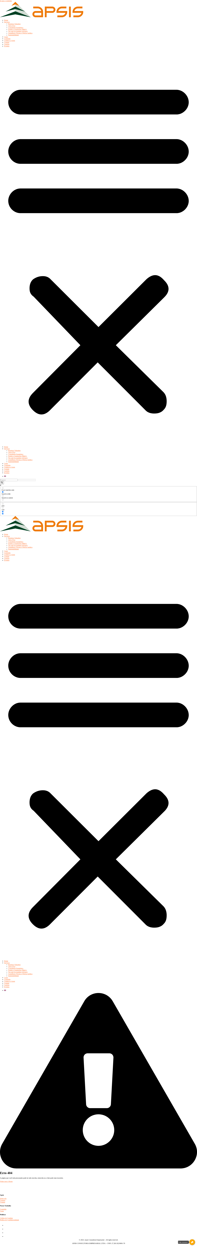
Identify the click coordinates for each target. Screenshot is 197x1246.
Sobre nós (3, 1198)
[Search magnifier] (2, 482)
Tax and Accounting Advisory (18, 31)
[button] (98, 246)
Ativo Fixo (11, 26)
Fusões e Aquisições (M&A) (17, 29)
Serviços (7, 22)
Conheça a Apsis (9, 40)
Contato (6, 42)
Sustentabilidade (13, 35)
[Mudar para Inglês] (5, 476)
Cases (6, 37)
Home (6, 20)
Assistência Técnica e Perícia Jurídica (20, 33)
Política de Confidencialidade (9, 1220)
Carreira (6, 44)
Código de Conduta (6, 1218)
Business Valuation (14, 24)
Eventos (6, 46)
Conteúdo (7, 39)
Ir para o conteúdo (6, 1)
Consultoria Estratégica (15, 27)
